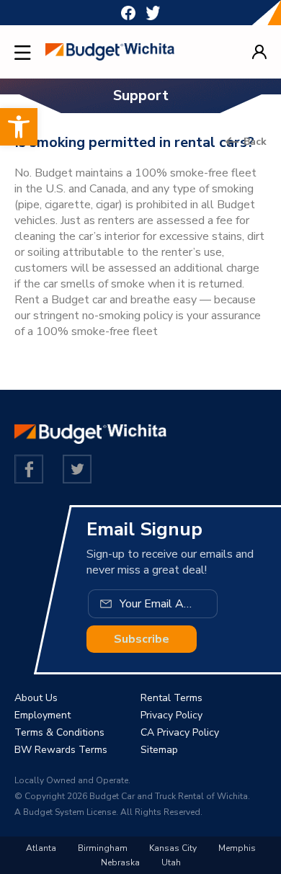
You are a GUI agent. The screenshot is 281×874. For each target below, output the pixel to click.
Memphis (237, 848)
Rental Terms (171, 698)
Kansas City (173, 848)
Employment (42, 715)
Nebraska (120, 862)
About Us (36, 698)
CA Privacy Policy (179, 732)
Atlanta (41, 848)
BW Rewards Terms (60, 750)
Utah (171, 862)
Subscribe (141, 639)
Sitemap (159, 750)
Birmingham (103, 848)
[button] (18, 127)
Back (255, 141)
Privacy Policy (171, 715)
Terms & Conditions (59, 732)
